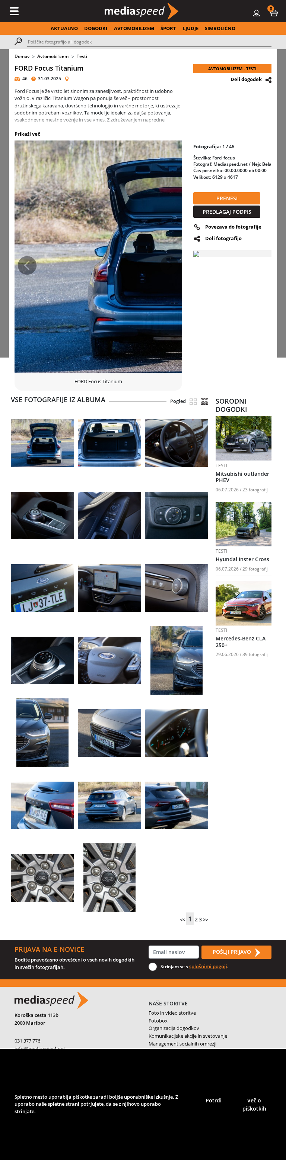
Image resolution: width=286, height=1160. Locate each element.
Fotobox (158, 1020)
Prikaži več (27, 133)
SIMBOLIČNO (220, 28)
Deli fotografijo (223, 238)
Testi (82, 56)
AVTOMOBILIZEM (134, 28)
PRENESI (227, 198)
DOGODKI (95, 28)
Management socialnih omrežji (182, 1043)
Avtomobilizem (53, 56)
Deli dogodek (246, 79)
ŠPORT (168, 28)
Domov (22, 56)
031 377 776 (27, 1040)
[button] (274, 12)
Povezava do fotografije (233, 226)
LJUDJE (190, 28)
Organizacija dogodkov (174, 1028)
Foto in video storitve (172, 1012)
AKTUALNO (64, 28)
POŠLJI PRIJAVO (232, 951)
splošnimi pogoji (208, 966)
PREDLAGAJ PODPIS (227, 211)
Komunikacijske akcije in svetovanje (188, 1036)
